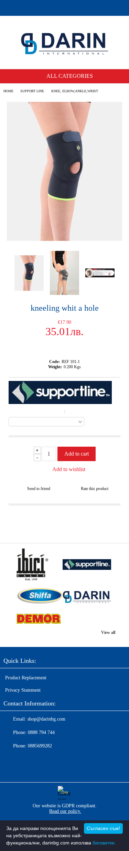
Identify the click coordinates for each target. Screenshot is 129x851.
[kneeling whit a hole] (64, 239)
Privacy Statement (23, 690)
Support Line (32, 91)
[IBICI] (38, 565)
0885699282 (40, 745)
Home (8, 91)
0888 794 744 (41, 732)
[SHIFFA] (38, 596)
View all (108, 632)
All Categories (69, 76)
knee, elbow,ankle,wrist (74, 91)
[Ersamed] (87, 565)
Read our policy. (65, 811)
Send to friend (38, 488)
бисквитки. (104, 842)
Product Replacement (25, 677)
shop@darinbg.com (46, 719)
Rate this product (94, 488)
